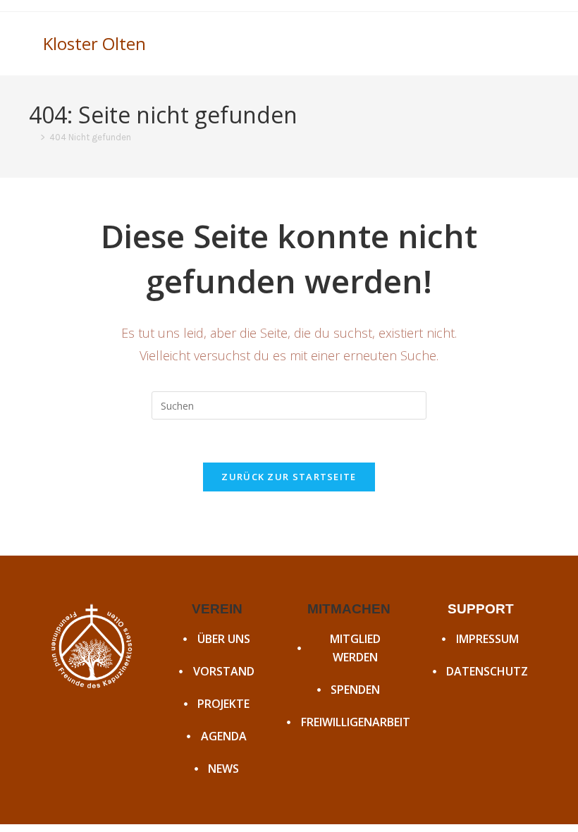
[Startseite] (32, 137)
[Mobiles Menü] (530, 43)
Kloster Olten (94, 43)
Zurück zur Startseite (288, 476)
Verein (217, 608)
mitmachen (349, 608)
